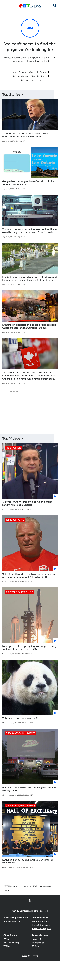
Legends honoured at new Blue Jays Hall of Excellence (27, 861)
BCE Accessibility (11, 921)
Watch (32, 72)
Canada (22, 72)
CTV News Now (26, 80)
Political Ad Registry (41, 928)
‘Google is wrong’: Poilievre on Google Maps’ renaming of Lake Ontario (27, 503)
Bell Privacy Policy (40, 921)
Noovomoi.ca (38, 942)
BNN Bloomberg (11, 942)
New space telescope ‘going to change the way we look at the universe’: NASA (29, 648)
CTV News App (10, 886)
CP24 (6, 939)
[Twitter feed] (30, 900)
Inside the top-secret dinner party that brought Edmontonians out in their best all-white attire (29, 279)
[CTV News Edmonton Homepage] (30, 6)
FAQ (35, 886)
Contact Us (25, 886)
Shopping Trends (39, 76)
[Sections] (5, 6)
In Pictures (42, 72)
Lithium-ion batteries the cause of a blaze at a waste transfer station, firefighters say (29, 326)
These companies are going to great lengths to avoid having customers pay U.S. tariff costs (29, 231)
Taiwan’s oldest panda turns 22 (20, 718)
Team (6, 890)
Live (39, 80)
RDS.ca (35, 946)
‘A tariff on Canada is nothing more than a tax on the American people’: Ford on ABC (28, 576)
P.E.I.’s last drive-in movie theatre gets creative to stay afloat (29, 789)
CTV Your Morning (20, 76)
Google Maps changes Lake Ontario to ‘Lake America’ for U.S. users (28, 183)
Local (13, 72)
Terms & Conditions (41, 925)
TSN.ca (7, 946)
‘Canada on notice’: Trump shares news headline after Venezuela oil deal (25, 135)
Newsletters (45, 886)
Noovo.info (37, 939)
